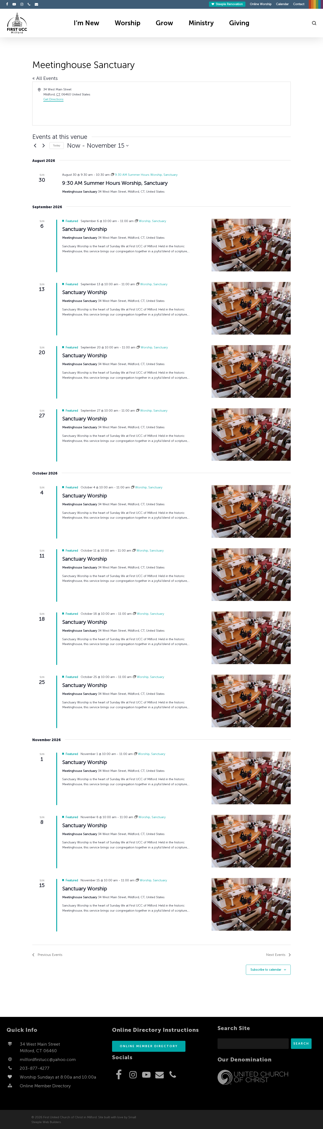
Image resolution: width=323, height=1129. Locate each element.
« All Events (45, 78)
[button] (148, 1046)
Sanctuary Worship (84, 229)
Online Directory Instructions (155, 1030)
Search (301, 1043)
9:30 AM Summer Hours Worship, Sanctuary (115, 183)
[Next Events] (43, 145)
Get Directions (53, 99)
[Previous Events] (35, 145)
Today (56, 145)
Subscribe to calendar (265, 969)
